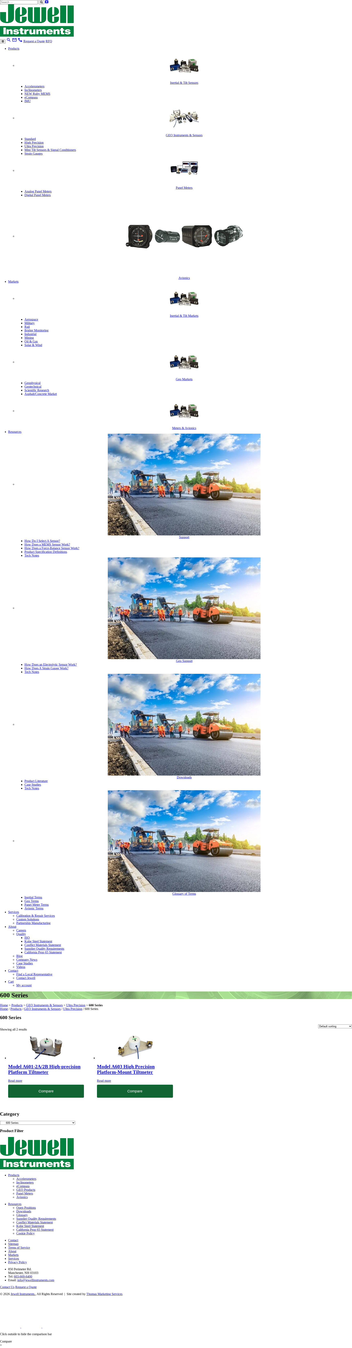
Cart (11, 981)
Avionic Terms (33, 908)
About (12, 926)
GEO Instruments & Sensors (44, 1005)
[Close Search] (46, 2)
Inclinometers (33, 90)
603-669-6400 (23, 1276)
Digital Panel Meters (37, 195)
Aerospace (31, 319)
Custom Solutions (27, 919)
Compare (46, 1091)
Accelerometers (34, 86)
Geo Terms (31, 901)
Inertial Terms (33, 897)
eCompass (31, 97)
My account (24, 985)
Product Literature (36, 781)
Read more (15, 1080)
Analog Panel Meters (38, 191)
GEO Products (25, 1190)
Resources (14, 431)
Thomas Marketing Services (104, 1294)
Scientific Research (36, 390)
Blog (19, 956)
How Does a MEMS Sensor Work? (47, 544)
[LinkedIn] (10, 1326)
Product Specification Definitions (45, 552)
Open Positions (26, 1207)
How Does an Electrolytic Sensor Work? (50, 664)
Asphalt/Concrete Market (40, 394)
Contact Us (7, 1287)
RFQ (49, 41)
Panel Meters (24, 1193)
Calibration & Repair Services (35, 915)
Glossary (22, 1215)
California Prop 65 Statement (43, 952)
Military (29, 323)
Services (13, 912)
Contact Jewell (25, 978)
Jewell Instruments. (23, 1294)
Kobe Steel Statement (38, 941)
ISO (27, 937)
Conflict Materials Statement (42, 945)
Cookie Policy (25, 1233)
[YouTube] (52, 1326)
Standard (30, 139)
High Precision (34, 142)
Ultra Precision (34, 146)
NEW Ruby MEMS (37, 93)
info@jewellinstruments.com (35, 1280)
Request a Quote (34, 41)
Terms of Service (19, 1247)
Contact (13, 970)
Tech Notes (31, 555)
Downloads (23, 1211)
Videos (20, 967)
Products (13, 48)
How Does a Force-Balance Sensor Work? (51, 548)
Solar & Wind (33, 345)
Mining (29, 337)
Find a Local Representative (34, 974)
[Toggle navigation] (3, 41)
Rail (27, 326)
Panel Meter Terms (36, 904)
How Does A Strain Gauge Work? (46, 668)
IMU (27, 101)
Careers (21, 930)
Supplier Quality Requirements (44, 948)
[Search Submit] (41, 2)
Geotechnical (32, 386)
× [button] (1, 1345)
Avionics (22, 1197)
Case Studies (32, 784)
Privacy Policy (17, 1262)
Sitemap (13, 1244)
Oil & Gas (31, 341)
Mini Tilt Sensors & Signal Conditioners (50, 150)
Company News (26, 959)
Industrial (30, 334)
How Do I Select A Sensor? (42, 541)
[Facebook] (31, 1326)
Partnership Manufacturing (33, 923)
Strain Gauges (33, 153)
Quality (21, 934)
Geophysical (32, 383)
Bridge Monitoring (36, 330)
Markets (13, 281)
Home (4, 1005)
